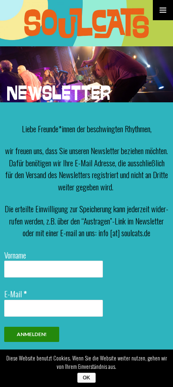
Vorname (15, 255)
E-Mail (15, 293)
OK (86, 378)
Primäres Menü (163, 10)
